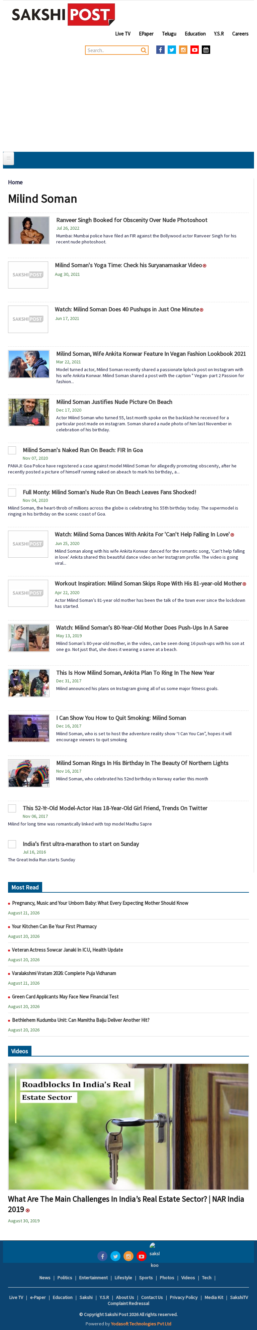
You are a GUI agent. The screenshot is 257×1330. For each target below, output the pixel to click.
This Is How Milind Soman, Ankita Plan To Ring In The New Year (135, 672)
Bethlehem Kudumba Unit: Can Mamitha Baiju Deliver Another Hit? (81, 1020)
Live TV (123, 33)
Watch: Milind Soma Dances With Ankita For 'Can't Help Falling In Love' (142, 534)
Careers (240, 33)
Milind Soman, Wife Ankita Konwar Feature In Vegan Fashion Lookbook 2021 (151, 353)
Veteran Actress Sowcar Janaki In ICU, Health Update (67, 950)
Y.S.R (219, 33)
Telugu (169, 33)
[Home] (63, 14)
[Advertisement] (128, 101)
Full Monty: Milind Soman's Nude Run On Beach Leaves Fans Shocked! (109, 492)
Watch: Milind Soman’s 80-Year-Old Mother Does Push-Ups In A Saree (142, 627)
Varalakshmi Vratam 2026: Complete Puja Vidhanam (64, 973)
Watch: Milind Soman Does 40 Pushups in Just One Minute (127, 309)
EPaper (146, 33)
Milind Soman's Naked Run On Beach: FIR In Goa (83, 450)
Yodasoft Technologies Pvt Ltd (141, 1324)
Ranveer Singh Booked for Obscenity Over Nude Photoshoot (131, 220)
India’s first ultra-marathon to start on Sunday (81, 844)
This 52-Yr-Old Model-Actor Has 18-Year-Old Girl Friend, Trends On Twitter (116, 808)
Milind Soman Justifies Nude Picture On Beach (114, 402)
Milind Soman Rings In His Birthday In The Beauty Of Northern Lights (142, 763)
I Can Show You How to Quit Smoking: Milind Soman (121, 718)
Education (195, 33)
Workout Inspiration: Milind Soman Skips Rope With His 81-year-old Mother (148, 583)
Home (15, 182)
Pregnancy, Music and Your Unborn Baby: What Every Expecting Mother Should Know (100, 903)
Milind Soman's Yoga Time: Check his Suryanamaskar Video (128, 265)
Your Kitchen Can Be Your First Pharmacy (54, 926)
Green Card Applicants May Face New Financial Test (65, 996)
